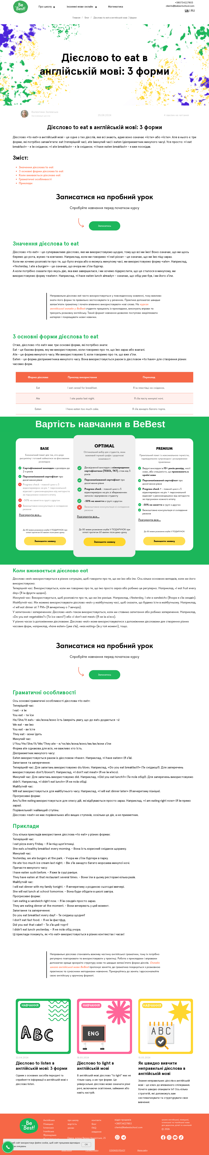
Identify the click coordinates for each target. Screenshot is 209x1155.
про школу (73, 1120)
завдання (96, 1131)
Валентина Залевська (44, 112)
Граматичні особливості (35, 179)
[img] (43, 1026)
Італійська (48, 1131)
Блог (87, 17)
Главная (76, 17)
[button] (104, 225)
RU (193, 10)
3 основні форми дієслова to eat (41, 171)
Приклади (25, 183)
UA (187, 10)
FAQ (94, 1127)
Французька (49, 1135)
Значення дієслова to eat (36, 167)
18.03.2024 (83, 1057)
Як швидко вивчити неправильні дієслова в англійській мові (161, 1068)
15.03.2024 (144, 1057)
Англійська (49, 1120)
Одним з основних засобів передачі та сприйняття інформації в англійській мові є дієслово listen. (42, 1080)
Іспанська (48, 1127)
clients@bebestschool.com (180, 6)
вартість (72, 1123)
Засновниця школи (40, 116)
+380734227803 (184, 2)
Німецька (48, 1123)
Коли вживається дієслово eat (39, 175)
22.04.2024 (22, 1057)
